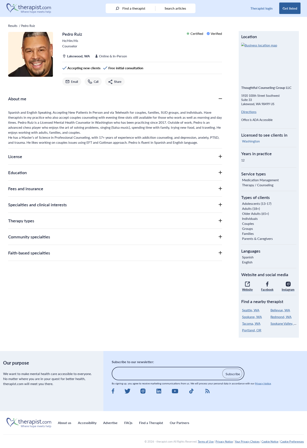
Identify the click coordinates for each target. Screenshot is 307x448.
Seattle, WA (250, 310)
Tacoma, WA (251, 323)
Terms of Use (206, 441)
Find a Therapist (151, 422)
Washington (251, 141)
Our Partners (179, 422)
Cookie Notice (269, 441)
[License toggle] (220, 156)
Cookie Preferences (292, 441)
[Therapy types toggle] (220, 220)
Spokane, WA (252, 316)
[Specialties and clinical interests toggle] (220, 204)
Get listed (290, 8)
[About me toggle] (220, 98)
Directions (248, 111)
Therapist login (261, 8)
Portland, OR (251, 330)
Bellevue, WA (280, 310)
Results (12, 26)
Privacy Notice (263, 383)
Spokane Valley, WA (284, 323)
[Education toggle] (220, 172)
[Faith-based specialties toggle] (220, 252)
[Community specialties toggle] (220, 236)
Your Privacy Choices (247, 441)
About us (64, 422)
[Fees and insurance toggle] (220, 188)
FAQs (128, 422)
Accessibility (87, 422)
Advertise (110, 422)
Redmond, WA (281, 316)
